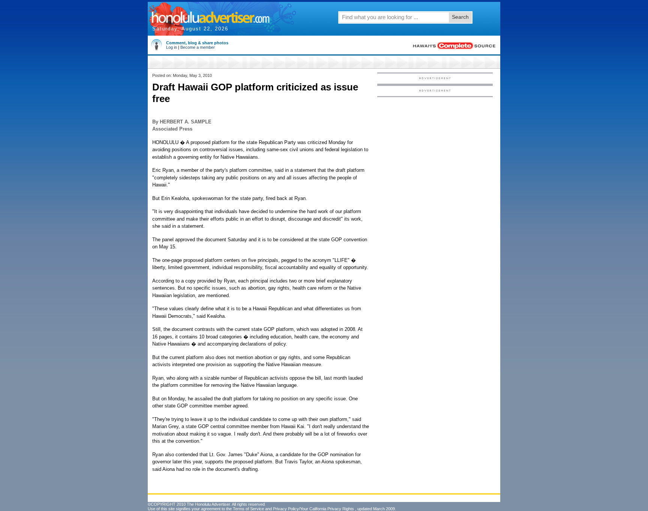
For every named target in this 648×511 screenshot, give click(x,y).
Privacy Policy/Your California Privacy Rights (313, 508)
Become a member (197, 47)
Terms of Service (248, 508)
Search (460, 17)
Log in (171, 47)
